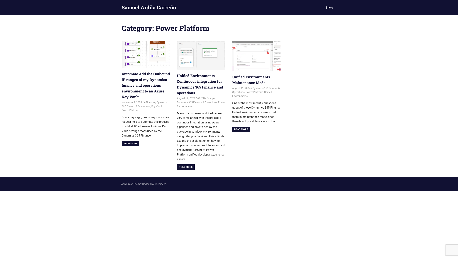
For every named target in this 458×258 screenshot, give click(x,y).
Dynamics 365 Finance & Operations (197, 102)
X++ (190, 106)
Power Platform (130, 110)
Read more (130, 143)
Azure (152, 102)
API (146, 102)
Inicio (329, 7)
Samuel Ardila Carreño (149, 7)
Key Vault (156, 106)
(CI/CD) (201, 98)
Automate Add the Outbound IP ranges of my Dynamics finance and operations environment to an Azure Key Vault (146, 85)
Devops (211, 98)
